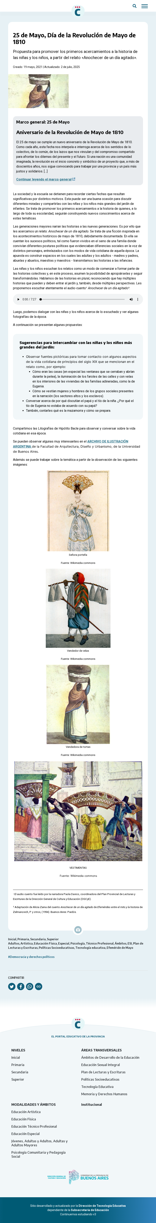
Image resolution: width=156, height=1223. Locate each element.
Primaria (17, 1065)
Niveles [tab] (18, 1050)
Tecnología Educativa (97, 1087)
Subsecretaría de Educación (90, 1210)
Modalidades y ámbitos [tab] (33, 1105)
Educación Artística (26, 1112)
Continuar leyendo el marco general (44, 179)
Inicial (15, 1057)
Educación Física (23, 1119)
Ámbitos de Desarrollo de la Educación (110, 1057)
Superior (17, 1079)
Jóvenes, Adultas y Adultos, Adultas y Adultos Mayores (39, 1143)
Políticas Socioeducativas (100, 1079)
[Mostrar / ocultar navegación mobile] (144, 5)
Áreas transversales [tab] (101, 1050)
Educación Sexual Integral (100, 1065)
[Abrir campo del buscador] (134, 6)
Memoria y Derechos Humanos (104, 1094)
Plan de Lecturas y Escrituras (103, 1072)
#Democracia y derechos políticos (31, 957)
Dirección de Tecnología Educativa (102, 1205)
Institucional (91, 1105)
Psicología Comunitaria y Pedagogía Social (38, 1154)
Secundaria (19, 1072)
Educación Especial (25, 1134)
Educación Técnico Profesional (34, 1126)
